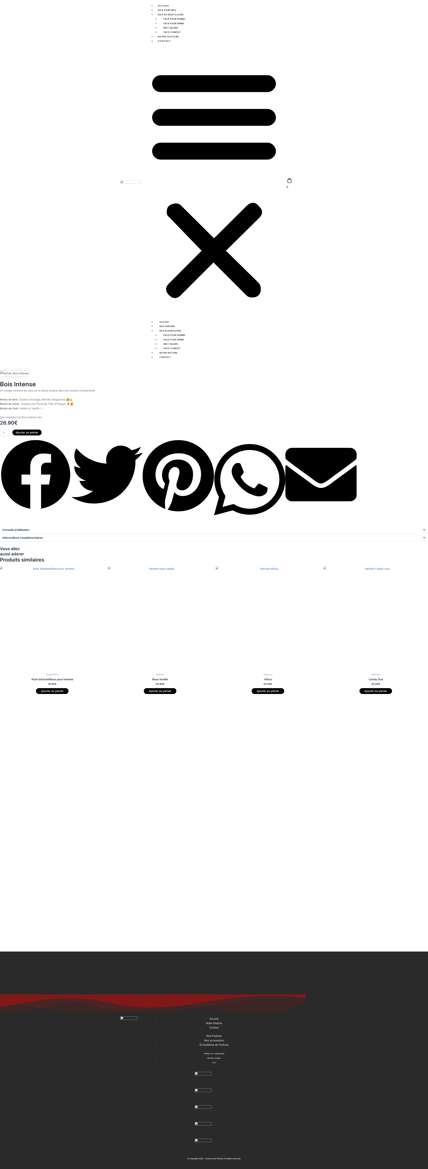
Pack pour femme (174, 23)
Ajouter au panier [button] (52, 691)
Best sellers (171, 27)
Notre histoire (168, 36)
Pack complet (172, 32)
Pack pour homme (174, 19)
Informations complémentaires (23, 537)
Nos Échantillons (171, 14)
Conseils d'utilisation (16, 529)
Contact (164, 41)
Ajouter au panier (27, 432)
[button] (214, 183)
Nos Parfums (167, 10)
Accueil (163, 5)
